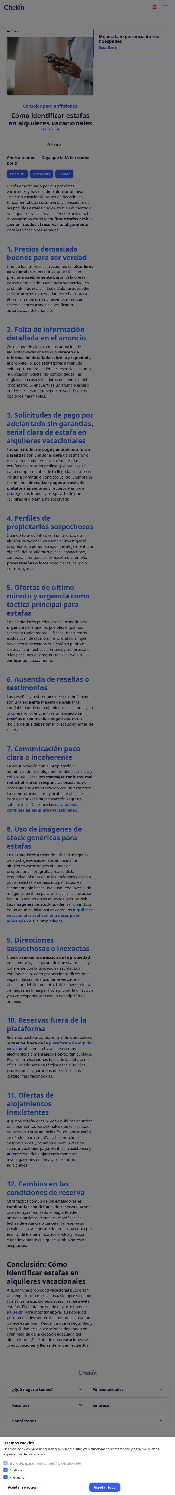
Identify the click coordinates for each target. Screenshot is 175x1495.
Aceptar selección (23, 1487)
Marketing (17, 1477)
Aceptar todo (105, 1487)
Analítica (15, 1470)
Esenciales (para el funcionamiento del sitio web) (45, 1463)
